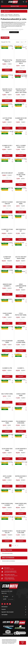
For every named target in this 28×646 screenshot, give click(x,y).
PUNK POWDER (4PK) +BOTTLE (21, 504)
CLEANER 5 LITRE (7, 368)
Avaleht (2, 14)
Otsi (23, 2)
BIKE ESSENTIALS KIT (21, 230)
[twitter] (5, 604)
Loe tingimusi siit (11, 643)
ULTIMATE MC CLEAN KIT (7, 257)
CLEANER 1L (20, 368)
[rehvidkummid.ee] (20, 634)
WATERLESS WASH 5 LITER (21, 477)
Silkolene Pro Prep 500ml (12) (7, 61)
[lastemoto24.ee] (8, 624)
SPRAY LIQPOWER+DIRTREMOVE (21, 286)
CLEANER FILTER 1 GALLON (7, 146)
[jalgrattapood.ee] (20, 629)
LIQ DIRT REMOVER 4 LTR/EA (21, 449)
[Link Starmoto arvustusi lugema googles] (8, 601)
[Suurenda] (10, 67)
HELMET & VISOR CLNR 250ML (20, 532)
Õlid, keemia (16, 14)
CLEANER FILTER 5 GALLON (7, 532)
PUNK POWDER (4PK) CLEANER (7, 504)
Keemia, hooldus (4, 16)
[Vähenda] (5, 67)
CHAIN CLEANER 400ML (7, 314)
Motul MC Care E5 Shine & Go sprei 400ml (7, 90)
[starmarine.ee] (8, 629)
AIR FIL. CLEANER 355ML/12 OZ (21, 146)
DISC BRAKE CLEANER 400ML (20, 341)
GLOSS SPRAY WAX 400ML (7, 449)
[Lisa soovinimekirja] (12, 46)
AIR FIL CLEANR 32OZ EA (7, 477)
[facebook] (2, 604)
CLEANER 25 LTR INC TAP (7, 230)
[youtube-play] (10, 604)
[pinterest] (7, 604)
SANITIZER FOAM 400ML (21, 203)
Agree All (22, 642)
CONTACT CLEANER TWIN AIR (7, 203)
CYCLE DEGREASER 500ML (7, 341)
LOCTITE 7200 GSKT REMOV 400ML (20, 257)
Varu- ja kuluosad (8, 14)
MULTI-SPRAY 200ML (7, 394)
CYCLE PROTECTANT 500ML (21, 314)
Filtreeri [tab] (5, 37)
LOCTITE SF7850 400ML (7, 119)
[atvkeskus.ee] (20, 624)
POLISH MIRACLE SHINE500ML (21, 422)
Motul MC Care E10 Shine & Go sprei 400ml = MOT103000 (20, 90)
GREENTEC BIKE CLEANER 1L (7, 285)
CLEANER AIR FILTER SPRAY (21, 119)
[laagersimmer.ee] (8, 634)
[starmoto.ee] (13, 1)
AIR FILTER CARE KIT (7, 173)
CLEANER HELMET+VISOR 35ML (21, 174)
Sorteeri (17, 42)
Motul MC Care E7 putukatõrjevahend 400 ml (21, 61)
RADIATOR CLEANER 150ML (7, 422)
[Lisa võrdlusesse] (12, 48)
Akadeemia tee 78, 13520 (6, 591)
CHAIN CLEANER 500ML (20, 394)
